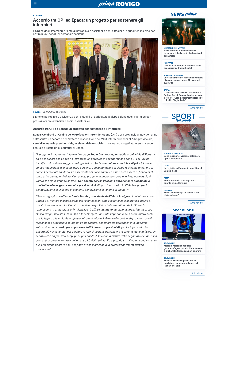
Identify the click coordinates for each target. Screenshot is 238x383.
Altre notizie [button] (196, 107)
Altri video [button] (197, 273)
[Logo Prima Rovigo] (119, 4)
